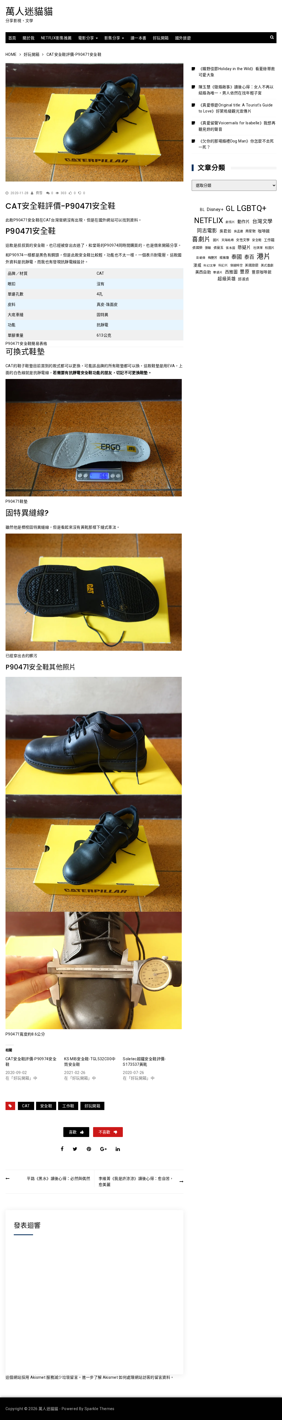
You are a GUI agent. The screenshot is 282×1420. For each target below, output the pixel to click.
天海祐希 (227, 240)
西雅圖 (231, 272)
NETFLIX (208, 220)
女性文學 (243, 240)
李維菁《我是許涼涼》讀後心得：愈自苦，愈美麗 (136, 1181)
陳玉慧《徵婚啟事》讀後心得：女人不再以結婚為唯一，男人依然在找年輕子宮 (236, 90)
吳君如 (225, 231)
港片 (264, 256)
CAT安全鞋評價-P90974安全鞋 (31, 1062)
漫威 (197, 265)
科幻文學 (210, 265)
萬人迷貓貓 (29, 11)
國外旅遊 (183, 38)
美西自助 (203, 272)
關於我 (28, 38)
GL (230, 208)
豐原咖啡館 (262, 272)
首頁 (12, 38)
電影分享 (86, 38)
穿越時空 (236, 265)
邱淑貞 (243, 279)
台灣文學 (262, 221)
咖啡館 (264, 231)
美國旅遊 (251, 265)
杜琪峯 (258, 248)
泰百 (249, 257)
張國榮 (197, 248)
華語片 (218, 272)
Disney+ (215, 209)
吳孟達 (238, 231)
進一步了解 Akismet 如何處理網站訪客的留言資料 (126, 1377)
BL (202, 209)
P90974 (111, 245)
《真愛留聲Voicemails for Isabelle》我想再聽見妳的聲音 (237, 126)
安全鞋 (46, 1106)
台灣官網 (59, 220)
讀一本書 (138, 38)
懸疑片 (244, 247)
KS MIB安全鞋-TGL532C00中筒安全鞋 (89, 1062)
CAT (26, 1106)
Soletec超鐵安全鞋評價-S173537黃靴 (144, 1062)
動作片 (243, 221)
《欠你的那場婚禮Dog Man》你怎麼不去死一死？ (236, 144)
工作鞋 (68, 1106)
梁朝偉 (200, 258)
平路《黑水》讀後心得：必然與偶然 (58, 1178)
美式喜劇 (267, 265)
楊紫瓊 (224, 258)
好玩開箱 (161, 38)
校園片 (269, 248)
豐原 (245, 271)
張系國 (230, 248)
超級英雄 (226, 278)
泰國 (236, 257)
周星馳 (250, 231)
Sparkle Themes (100, 1409)
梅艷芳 (212, 258)
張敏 (208, 248)
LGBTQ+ (252, 208)
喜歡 (73, 1132)
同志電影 (207, 231)
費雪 (39, 193)
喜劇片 (201, 239)
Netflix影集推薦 (56, 38)
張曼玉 (218, 248)
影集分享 (112, 38)
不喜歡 (105, 1132)
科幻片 (223, 265)
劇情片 (230, 222)
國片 (216, 240)
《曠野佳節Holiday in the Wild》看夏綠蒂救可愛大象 (237, 72)
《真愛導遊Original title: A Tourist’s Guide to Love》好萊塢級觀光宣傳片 (236, 108)
